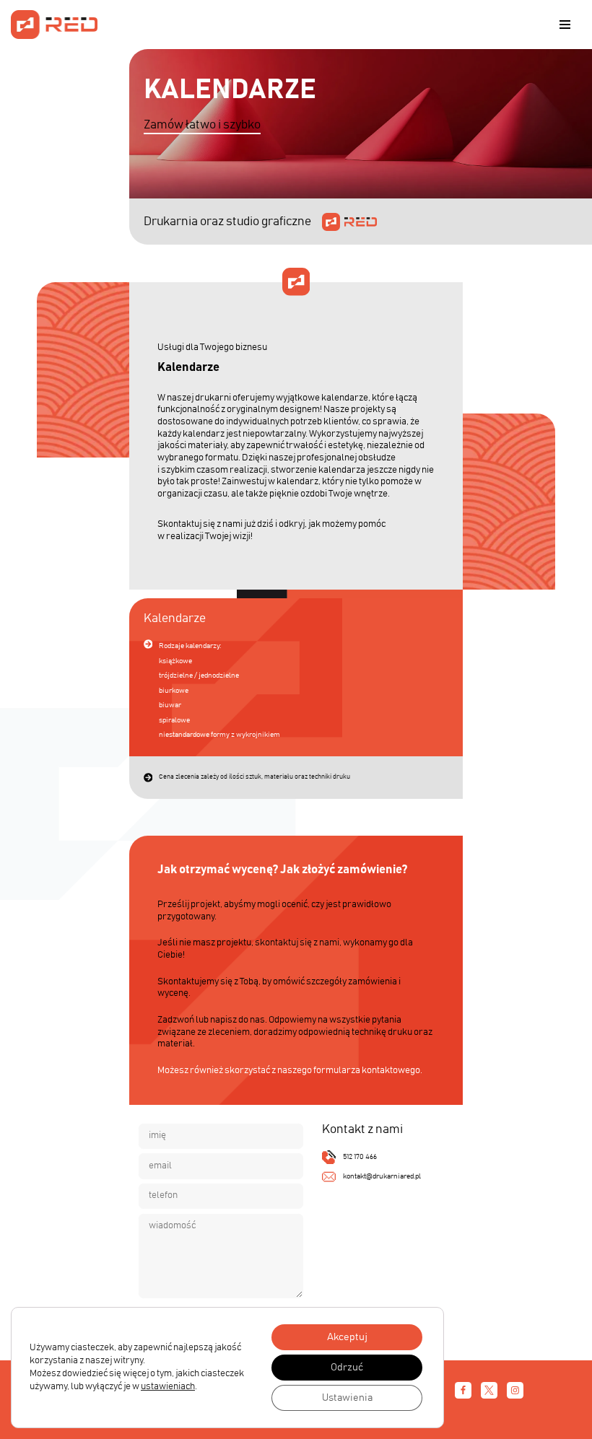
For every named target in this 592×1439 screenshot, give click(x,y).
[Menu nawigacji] (565, 24)
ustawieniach (168, 1386)
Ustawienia (347, 1398)
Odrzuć (347, 1368)
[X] (489, 1390)
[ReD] (54, 24)
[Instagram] (515, 1390)
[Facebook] (463, 1390)
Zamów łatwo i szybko (202, 125)
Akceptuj (347, 1337)
